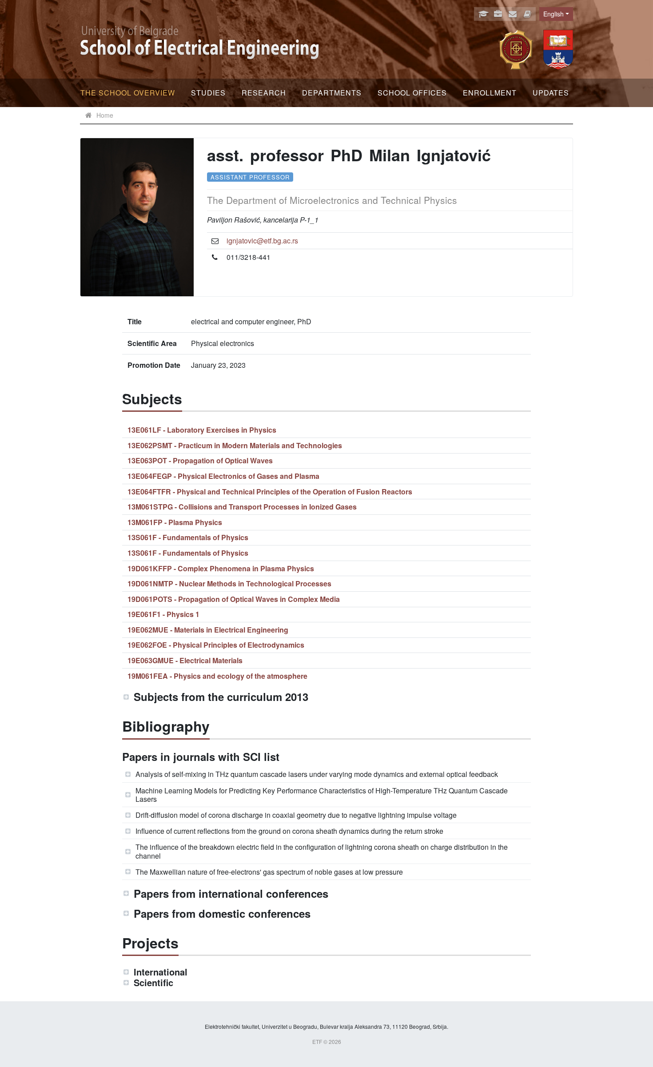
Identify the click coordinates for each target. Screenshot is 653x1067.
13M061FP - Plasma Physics (174, 522)
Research (264, 93)
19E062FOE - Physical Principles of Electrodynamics (215, 645)
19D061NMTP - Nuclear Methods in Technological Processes (229, 583)
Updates (551, 93)
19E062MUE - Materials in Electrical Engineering (207, 630)
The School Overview (127, 93)
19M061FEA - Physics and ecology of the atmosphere (217, 676)
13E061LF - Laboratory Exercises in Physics (201, 430)
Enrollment (490, 93)
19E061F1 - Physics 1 (163, 614)
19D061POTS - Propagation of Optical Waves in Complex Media (233, 599)
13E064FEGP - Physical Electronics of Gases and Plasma (223, 476)
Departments (332, 93)
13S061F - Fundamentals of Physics (187, 537)
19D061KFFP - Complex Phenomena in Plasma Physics (220, 568)
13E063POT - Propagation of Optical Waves (200, 460)
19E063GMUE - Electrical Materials (185, 660)
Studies (208, 93)
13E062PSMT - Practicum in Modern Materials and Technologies (234, 445)
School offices (412, 93)
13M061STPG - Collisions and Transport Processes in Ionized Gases (242, 507)
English (553, 13)
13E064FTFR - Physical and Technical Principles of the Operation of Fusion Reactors (269, 491)
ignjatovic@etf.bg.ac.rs (262, 240)
